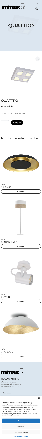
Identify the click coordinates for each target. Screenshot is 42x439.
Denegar (21, 426)
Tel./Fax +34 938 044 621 (10, 387)
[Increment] (7, 123)
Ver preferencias (21, 432)
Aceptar (21, 421)
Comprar (17, 123)
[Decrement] (3, 123)
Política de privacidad (21, 436)
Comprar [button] (21, 191)
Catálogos (7, 393)
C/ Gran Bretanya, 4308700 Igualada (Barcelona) (11, 383)
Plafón (10, 106)
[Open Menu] (34, 3)
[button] (39, 398)
